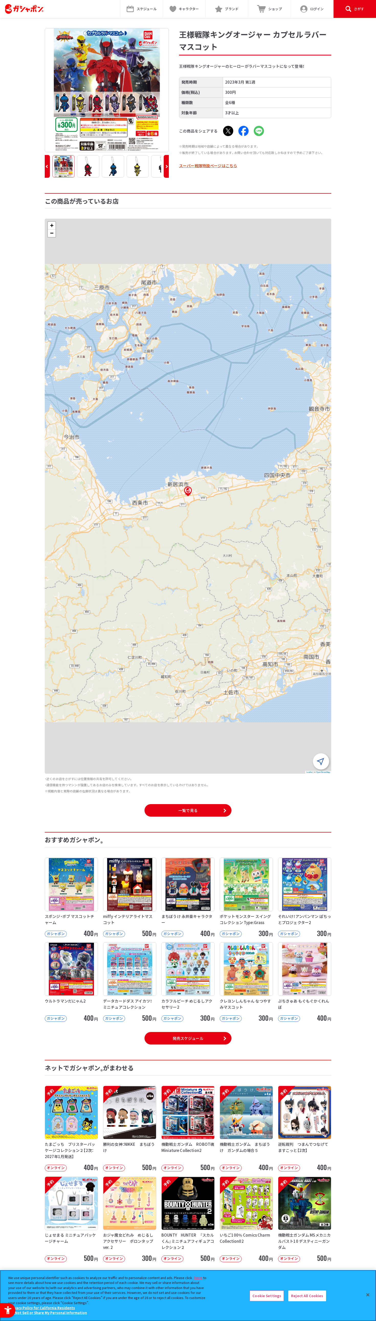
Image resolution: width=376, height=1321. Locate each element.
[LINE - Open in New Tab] (259, 131)
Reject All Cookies (307, 1295)
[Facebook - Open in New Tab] (243, 131)
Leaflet (309, 772)
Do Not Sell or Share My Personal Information (48, 1312)
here (198, 1277)
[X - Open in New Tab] (228, 131)
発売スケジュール (188, 1038)
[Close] (367, 1295)
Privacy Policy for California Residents (42, 1307)
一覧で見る (188, 810)
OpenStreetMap (323, 772)
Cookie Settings (266, 1295)
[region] (188, 1295)
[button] (47, 166)
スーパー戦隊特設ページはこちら (208, 165)
